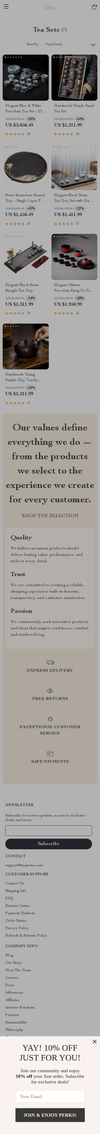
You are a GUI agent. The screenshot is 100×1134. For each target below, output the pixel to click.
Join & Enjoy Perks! (50, 1115)
